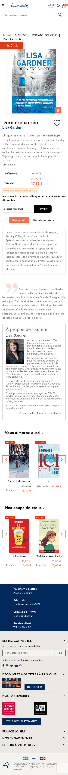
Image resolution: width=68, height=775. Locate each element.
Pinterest (20, 667)
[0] (63, 6)
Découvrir (34, 687)
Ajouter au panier (24, 473)
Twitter (12, 667)
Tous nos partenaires (21, 721)
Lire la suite (9, 164)
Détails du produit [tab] (44, 220)
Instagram (7, 667)
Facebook (3, 667)
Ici (49, 481)
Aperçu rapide (17, 473)
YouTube (16, 667)
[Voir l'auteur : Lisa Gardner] (15, 351)
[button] (6, 459)
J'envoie (43, 209)
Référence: (11, 173)
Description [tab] (19, 220)
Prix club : (11, 183)
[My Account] (58, 6)
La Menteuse (19, 556)
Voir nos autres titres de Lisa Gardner (40, 413)
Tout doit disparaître (19, 481)
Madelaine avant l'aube (49, 556)
